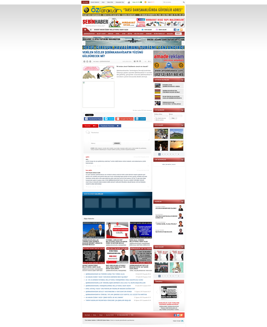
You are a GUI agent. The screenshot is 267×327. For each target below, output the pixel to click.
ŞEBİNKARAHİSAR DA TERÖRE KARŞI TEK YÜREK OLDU (105, 274)
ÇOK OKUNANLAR (160, 159)
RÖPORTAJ (158, 281)
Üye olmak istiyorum (161, 118)
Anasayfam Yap (120, 2)
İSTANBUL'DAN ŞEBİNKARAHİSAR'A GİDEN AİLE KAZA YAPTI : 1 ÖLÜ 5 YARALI (171, 85)
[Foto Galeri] (147, 30)
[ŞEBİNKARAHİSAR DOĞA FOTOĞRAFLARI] (176, 145)
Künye (94, 315)
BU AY (174, 164)
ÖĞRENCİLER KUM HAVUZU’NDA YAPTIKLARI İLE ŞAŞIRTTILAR (172, 103)
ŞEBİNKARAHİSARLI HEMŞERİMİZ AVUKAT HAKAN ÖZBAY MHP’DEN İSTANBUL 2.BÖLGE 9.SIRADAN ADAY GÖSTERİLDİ (93, 268)
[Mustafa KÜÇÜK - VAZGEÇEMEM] (176, 255)
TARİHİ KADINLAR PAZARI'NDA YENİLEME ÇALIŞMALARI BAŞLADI (108, 300)
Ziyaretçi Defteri (110, 315)
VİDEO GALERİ (159, 247)
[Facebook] (84, 61)
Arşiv (103, 2)
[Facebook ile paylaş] (175, 29)
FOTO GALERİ (159, 125)
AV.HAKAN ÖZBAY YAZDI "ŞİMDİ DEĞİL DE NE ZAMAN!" (104, 297)
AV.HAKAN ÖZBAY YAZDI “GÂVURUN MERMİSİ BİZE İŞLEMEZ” (107, 277)
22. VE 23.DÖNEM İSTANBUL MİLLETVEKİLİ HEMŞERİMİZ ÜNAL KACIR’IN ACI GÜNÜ (114, 280)
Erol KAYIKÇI (166, 216)
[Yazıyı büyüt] (149, 61)
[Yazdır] (140, 61)
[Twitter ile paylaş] (178, 29)
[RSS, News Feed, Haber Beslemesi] (181, 29)
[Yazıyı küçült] (145, 61)
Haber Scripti (176, 321)
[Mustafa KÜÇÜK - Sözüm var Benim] (161, 255)
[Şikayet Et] (148, 166)
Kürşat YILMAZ (164, 231)
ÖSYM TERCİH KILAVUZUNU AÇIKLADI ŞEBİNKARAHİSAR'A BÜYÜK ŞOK (172, 97)
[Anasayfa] (86, 30)
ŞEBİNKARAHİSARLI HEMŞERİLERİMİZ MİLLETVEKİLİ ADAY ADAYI (108, 286)
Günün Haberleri (95, 2)
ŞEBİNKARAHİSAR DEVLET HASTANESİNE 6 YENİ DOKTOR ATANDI (109, 291)
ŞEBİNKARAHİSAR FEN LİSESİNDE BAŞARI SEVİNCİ (171, 91)
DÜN (163, 164)
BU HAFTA (168, 164)
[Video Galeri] (161, 30)
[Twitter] (87, 61)
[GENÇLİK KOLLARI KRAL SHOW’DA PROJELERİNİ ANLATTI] (161, 267)
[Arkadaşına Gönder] (137, 61)
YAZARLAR (158, 201)
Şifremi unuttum (160, 120)
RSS (132, 315)
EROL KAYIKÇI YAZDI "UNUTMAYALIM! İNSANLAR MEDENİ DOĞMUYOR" (110, 289)
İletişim (101, 315)
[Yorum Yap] (135, 61)
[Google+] (90, 61)
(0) (95, 166)
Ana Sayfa (85, 2)
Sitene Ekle (110, 2)
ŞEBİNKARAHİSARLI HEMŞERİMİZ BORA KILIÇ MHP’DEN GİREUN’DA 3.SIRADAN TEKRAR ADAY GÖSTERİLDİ (140, 242)
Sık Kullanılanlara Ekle (122, 315)
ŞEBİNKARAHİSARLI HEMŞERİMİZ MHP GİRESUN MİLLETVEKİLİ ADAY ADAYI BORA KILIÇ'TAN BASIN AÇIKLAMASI (116, 268)
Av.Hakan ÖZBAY (166, 207)
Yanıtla (89, 166)
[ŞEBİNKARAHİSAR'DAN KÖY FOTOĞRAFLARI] (176, 133)
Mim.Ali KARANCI (166, 223)
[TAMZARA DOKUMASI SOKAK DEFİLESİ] (161, 145)
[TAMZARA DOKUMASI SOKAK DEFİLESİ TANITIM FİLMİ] (176, 267)
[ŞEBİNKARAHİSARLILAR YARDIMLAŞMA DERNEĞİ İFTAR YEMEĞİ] (161, 133)
